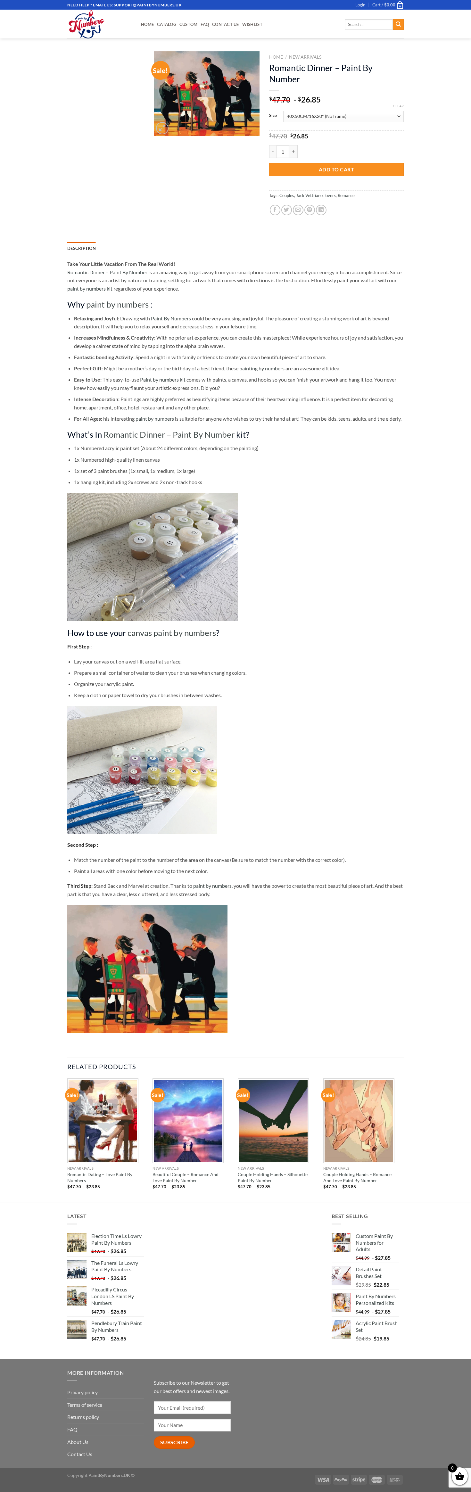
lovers (330, 195)
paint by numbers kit (89, 288)
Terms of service (84, 1405)
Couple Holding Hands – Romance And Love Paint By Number (357, 1177)
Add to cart (336, 169)
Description (81, 248)
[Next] (402, 1139)
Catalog (166, 24)
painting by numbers (262, 368)
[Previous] (67, 1139)
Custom (188, 24)
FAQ (205, 24)
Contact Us (225, 24)
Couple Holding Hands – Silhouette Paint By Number (273, 1177)
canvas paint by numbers (172, 633)
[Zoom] (162, 128)
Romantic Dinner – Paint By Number (107, 272)
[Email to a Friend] (298, 210)
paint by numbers (117, 304)
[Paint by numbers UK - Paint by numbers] (99, 24)
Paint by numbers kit (163, 379)
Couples (286, 195)
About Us (77, 1442)
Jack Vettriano (309, 195)
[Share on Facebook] (275, 210)
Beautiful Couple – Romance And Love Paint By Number (186, 1177)
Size (273, 115)
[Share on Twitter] (286, 210)
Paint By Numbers (171, 318)
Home (147, 24)
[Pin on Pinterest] (309, 210)
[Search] (398, 24)
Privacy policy (82, 1392)
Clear (398, 106)
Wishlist (252, 24)
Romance (346, 195)
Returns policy (83, 1417)
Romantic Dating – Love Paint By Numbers (99, 1177)
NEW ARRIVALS (305, 57)
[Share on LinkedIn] (321, 210)
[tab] (81, 248)
